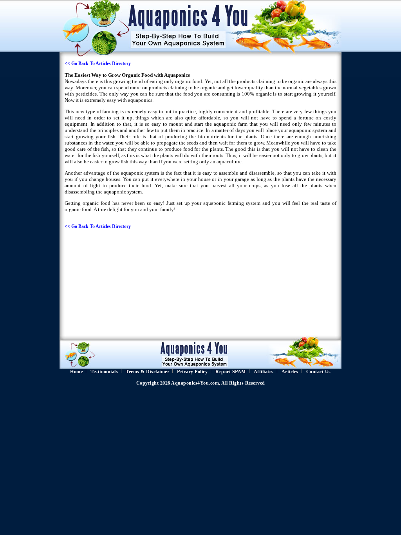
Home (76, 371)
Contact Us (318, 371)
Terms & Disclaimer (147, 371)
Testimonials (104, 371)
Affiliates (264, 371)
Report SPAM (230, 371)
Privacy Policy (192, 371)
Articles (290, 371)
